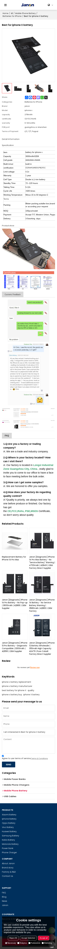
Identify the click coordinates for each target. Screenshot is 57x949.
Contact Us (7, 876)
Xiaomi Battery (9, 814)
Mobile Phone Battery (25, 13)
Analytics (23, 943)
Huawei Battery (9, 831)
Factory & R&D (9, 871)
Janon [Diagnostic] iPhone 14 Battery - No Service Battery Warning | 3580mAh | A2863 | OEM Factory (42, 605)
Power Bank (7, 848)
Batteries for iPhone (12, 16)
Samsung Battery (10, 835)
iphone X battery (31, 694)
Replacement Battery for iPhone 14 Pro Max (14, 558)
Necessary (11, 943)
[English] (50, 5)
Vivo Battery (8, 827)
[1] (28, 249)
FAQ (4, 892)
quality (31, 690)
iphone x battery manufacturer (17, 686)
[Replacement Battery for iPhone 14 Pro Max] (15, 541)
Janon (5, 905)
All (12, 13)
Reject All (13, 938)
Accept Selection (28, 938)
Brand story (7, 867)
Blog (4, 896)
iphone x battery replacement (16, 682)
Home (5, 13)
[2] (28, 280)
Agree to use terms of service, (25, 758)
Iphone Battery (9, 818)
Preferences (35, 943)
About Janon (8, 863)
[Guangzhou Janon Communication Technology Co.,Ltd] (27, 5)
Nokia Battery (8, 839)
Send (8, 764)
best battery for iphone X (14, 690)
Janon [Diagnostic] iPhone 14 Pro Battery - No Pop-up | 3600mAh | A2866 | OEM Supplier (15, 604)
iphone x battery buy (12, 694)
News (4, 901)
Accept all (44, 938)
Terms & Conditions (39, 758)
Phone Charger (9, 852)
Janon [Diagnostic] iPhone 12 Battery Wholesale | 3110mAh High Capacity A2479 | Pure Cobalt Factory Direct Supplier (42, 648)
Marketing (48, 943)
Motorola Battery (10, 844)
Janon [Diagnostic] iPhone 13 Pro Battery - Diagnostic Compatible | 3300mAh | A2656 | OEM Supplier (14, 647)
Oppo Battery (8, 823)
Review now (35, 667)
